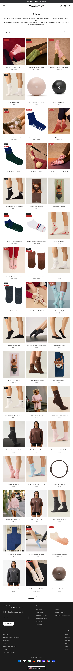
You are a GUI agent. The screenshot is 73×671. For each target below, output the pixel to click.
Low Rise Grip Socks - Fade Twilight (14, 241)
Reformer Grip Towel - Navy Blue (14, 554)
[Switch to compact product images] (9, 31)
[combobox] (36, 668)
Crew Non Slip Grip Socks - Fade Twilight (14, 171)
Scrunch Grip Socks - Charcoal (59, 519)
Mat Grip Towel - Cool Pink (14, 380)
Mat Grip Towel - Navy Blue (59, 380)
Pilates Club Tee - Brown (36, 519)
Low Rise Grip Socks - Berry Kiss (13, 67)
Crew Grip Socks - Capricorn (59, 310)
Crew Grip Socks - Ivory (13, 102)
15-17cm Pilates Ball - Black (59, 102)
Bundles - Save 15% (41, 615)
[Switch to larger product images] (3, 31)
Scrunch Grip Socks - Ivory (59, 276)
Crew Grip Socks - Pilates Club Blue (36, 484)
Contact (57, 609)
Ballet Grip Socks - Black (59, 345)
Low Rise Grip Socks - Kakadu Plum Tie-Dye (59, 171)
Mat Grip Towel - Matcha (59, 206)
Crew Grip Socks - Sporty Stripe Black (14, 206)
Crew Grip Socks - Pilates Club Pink (59, 450)
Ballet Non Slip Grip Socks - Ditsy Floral (36, 310)
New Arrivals (39, 609)
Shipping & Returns (60, 612)
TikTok (66, 634)
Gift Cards (39, 624)
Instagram (67, 637)
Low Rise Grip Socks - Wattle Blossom (59, 67)
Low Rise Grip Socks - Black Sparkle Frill (36, 345)
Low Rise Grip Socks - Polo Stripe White (36, 241)
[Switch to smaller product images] (6, 31)
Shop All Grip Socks (41, 618)
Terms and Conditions (9, 652)
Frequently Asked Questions (62, 615)
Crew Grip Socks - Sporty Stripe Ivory (13, 415)
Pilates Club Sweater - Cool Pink (13, 519)
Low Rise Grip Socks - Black (14, 345)
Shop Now (43, 1)
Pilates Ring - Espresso (59, 484)
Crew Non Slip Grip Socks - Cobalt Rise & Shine (36, 137)
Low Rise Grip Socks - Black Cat (36, 589)
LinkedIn (67, 649)
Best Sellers (39, 612)
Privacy (5, 649)
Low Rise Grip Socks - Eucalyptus (36, 67)
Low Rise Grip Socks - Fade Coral (36, 171)
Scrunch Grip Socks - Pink (14, 484)
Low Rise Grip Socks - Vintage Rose (14, 276)
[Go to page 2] (42, 597)
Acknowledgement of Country (11, 637)
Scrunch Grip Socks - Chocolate (36, 380)
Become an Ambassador (9, 646)
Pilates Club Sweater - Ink (14, 589)
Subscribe (8, 623)
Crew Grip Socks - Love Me (59, 241)
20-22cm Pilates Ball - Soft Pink (36, 102)
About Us (5, 634)
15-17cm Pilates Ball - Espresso (59, 589)
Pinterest (67, 643)
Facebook (67, 640)
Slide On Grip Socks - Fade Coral (59, 554)
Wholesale (39, 621)
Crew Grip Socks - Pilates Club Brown (59, 415)
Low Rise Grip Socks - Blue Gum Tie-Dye (13, 137)
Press (4, 643)
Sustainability (6, 640)
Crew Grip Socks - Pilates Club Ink (14, 450)
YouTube (67, 646)
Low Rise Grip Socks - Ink (13, 310)
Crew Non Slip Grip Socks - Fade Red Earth (59, 137)
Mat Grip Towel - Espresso (36, 206)
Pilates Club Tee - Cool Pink (36, 415)
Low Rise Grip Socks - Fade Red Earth (36, 276)
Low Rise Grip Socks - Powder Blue (36, 554)
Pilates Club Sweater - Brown (36, 450)
